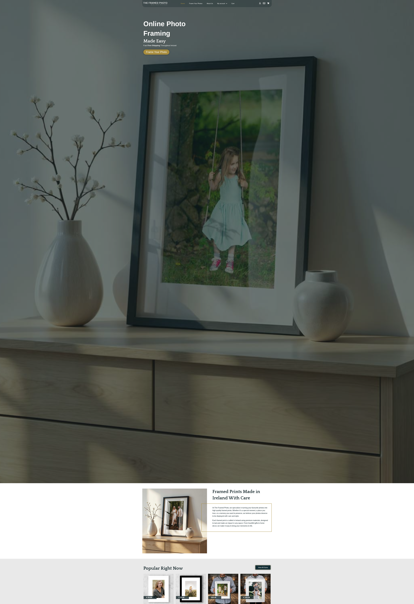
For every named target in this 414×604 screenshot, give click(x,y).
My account (221, 3)
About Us (210, 3)
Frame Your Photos (195, 3)
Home (183, 3)
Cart (232, 3)
